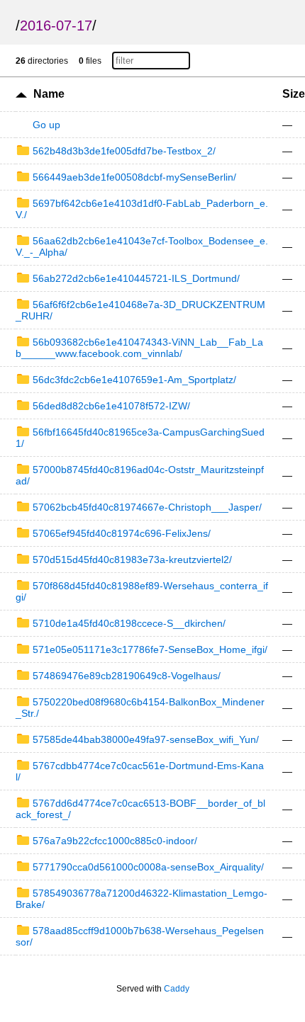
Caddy (176, 989)
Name (49, 94)
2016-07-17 (56, 25)
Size (293, 94)
